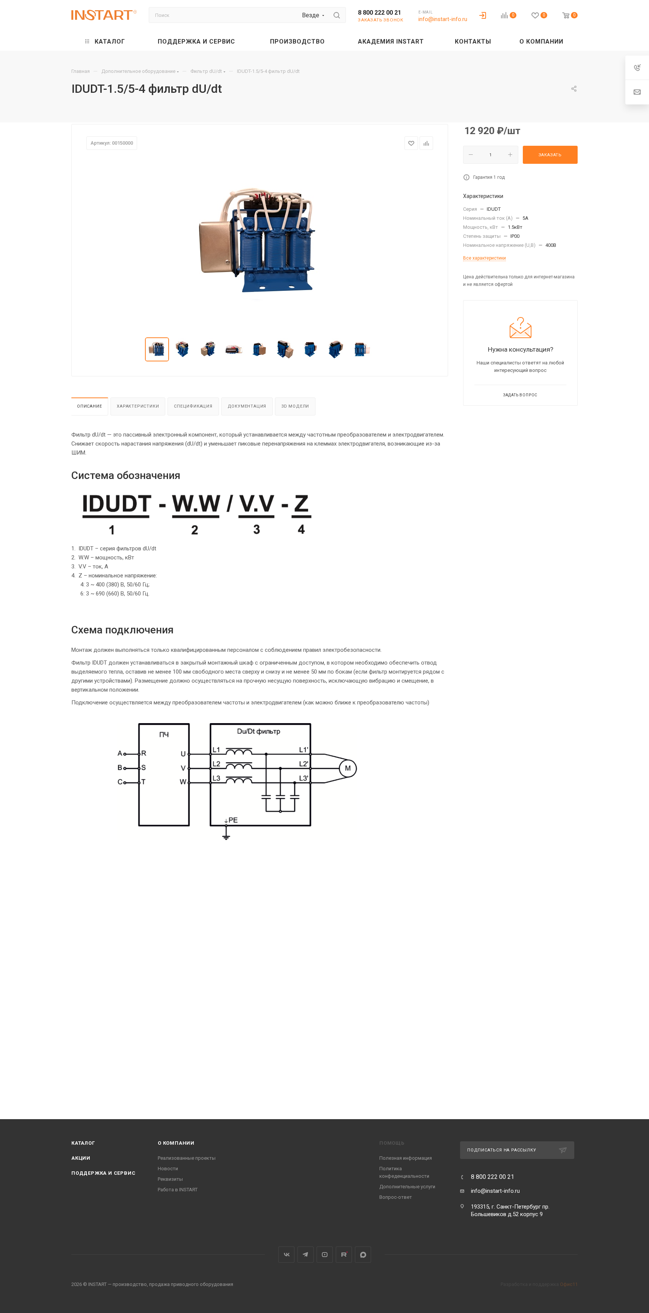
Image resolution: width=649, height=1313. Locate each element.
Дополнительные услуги (407, 1186)
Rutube (344, 1255)
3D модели (295, 406)
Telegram (305, 1255)
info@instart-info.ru (442, 19)
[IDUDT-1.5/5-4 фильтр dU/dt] (259, 243)
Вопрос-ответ (395, 1197)
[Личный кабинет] (482, 15)
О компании (176, 1143)
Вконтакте (286, 1255)
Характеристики (138, 406)
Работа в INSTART (178, 1189)
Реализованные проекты (187, 1158)
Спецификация (193, 406)
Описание (89, 406)
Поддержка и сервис (103, 1173)
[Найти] (337, 15)
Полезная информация (405, 1158)
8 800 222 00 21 (379, 12)
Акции (81, 1158)
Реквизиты (170, 1179)
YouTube (325, 1255)
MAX (363, 1255)
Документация (247, 406)
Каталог (83, 1143)
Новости (168, 1168)
